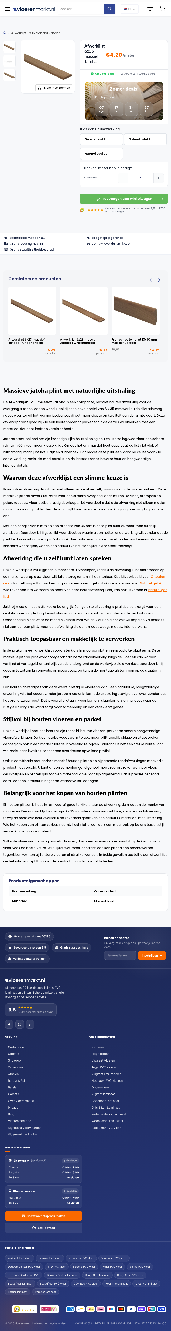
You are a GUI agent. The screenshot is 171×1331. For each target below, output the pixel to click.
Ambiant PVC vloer (19, 1258)
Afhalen (13, 1074)
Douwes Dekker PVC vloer (24, 1266)
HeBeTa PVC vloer (84, 1266)
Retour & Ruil (16, 1081)
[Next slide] (159, 280)
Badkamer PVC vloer (106, 1128)
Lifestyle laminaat (146, 1283)
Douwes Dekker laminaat (62, 1275)
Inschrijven (150, 955)
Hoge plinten (100, 1054)
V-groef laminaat (103, 1094)
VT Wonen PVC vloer (81, 1258)
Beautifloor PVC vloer (53, 1283)
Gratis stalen (16, 1047)
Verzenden (15, 1067)
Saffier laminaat (18, 1291)
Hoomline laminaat (116, 1283)
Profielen (98, 1047)
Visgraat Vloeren (103, 1060)
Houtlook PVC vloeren (107, 1081)
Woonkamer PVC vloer (107, 1121)
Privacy (13, 1107)
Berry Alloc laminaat (97, 1275)
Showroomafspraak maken (46, 1216)
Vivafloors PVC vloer (114, 1258)
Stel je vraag (46, 1227)
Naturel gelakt (151, 583)
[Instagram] (19, 1024)
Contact (13, 1054)
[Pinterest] (30, 1024)
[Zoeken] (109, 9)
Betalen (13, 1087)
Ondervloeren (101, 1087)
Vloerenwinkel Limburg (24, 1134)
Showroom (16, 1060)
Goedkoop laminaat (105, 1101)
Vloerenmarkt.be (19, 1121)
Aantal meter (92, 177)
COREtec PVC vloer (86, 1283)
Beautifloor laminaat (20, 1283)
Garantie (14, 1094)
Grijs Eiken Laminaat (106, 1107)
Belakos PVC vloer (50, 1258)
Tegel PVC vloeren (104, 1067)
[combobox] (81, 9)
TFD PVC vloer (57, 1266)
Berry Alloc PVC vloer (130, 1275)
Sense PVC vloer (140, 1266)
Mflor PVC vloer (112, 1266)
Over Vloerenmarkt (21, 1101)
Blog (11, 1114)
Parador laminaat (45, 1291)
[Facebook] (9, 1024)
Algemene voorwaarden (24, 1128)
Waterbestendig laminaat (109, 1114)
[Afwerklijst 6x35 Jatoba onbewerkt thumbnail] (9, 47)
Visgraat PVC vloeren (106, 1074)
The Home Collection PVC (23, 1275)
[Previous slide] (151, 280)
